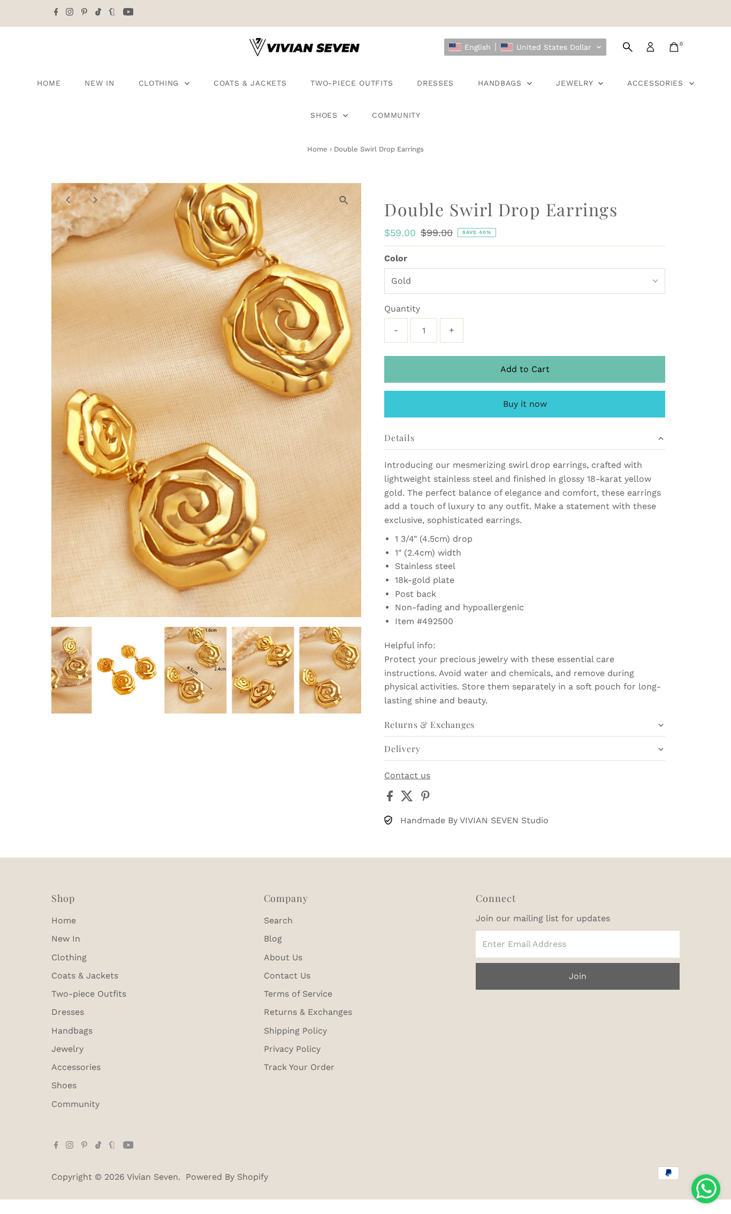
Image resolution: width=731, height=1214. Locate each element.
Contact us (407, 775)
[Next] (95, 200)
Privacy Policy (292, 1049)
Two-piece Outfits (351, 83)
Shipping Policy (295, 1031)
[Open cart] (674, 47)
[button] (525, 47)
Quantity (402, 309)
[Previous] (69, 200)
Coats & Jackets (250, 83)
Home (48, 83)
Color (395, 258)
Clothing (160, 83)
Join (578, 976)
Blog (273, 939)
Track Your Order (299, 1067)
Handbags (501, 83)
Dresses (435, 83)
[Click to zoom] (344, 200)
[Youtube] (128, 13)
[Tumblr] (112, 13)
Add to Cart (525, 369)
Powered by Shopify (227, 1177)
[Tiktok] (98, 13)
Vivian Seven (152, 1177)
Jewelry (576, 83)
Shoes (325, 115)
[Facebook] (56, 13)
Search (278, 920)
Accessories (656, 83)
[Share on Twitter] (408, 798)
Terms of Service (298, 994)
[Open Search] (628, 47)
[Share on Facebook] (391, 798)
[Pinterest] (84, 13)
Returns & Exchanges (308, 1012)
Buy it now (525, 404)
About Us (283, 957)
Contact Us (287, 975)
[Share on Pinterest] (425, 798)
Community (396, 115)
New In (99, 83)
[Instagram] (69, 13)
